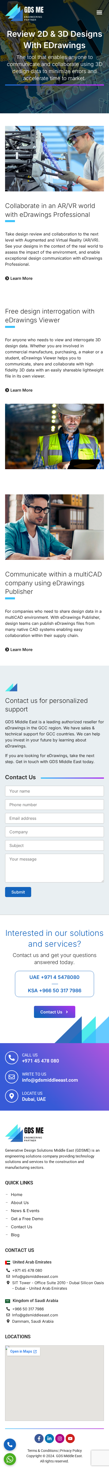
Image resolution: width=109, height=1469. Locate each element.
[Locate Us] (11, 1096)
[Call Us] (11, 1057)
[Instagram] (59, 1438)
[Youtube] (70, 1438)
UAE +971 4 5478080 (54, 977)
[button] (99, 12)
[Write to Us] (11, 1076)
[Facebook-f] (39, 1438)
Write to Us (34, 1074)
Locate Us (32, 1093)
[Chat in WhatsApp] (10, 1459)
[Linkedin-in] (49, 1438)
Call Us (30, 1055)
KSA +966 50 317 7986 (54, 990)
